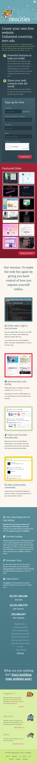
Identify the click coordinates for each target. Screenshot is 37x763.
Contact (25, 759)
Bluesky (29, 752)
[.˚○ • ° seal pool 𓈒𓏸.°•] (27, 178)
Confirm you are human (12, 141)
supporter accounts (14, 531)
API (30, 756)
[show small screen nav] (34, 1)
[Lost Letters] (27, 230)
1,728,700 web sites (27, 44)
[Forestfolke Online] (27, 243)
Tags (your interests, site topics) (15, 116)
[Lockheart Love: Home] (10, 243)
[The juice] (10, 191)
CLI (20, 756)
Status (11, 759)
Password (8, 125)
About (8, 756)
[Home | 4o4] (27, 191)
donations (26, 531)
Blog (24, 756)
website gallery (18, 390)
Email (7, 133)
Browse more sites (27, 253)
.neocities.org (26, 111)
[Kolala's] (10, 230)
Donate (21, 707)
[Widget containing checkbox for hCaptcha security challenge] (17, 146)
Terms (18, 759)
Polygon (20, 653)
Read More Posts (18, 744)
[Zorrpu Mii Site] (10, 204)
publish (7, 583)
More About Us (19, 727)
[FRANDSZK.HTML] (10, 217)
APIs (32, 569)
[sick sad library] (10, 178)
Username (8, 108)
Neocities (7, 752)
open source (15, 752)
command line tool (13, 68)
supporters (13, 701)
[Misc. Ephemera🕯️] (27, 204)
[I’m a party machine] (27, 217)
